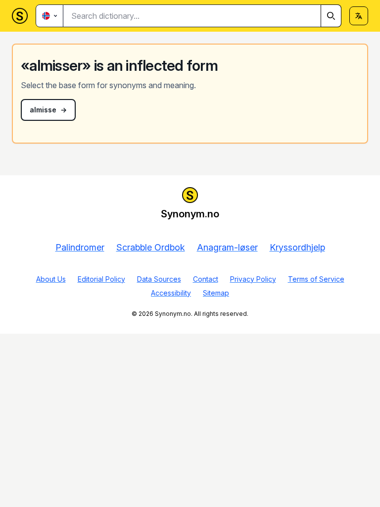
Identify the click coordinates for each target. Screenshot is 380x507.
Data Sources (159, 279)
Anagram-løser (227, 247)
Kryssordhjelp (297, 247)
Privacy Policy (253, 279)
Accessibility (171, 293)
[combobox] (202, 15)
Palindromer (79, 247)
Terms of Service (316, 279)
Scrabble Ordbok (150, 247)
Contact (205, 279)
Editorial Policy (101, 279)
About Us (51, 279)
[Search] (331, 15)
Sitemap (216, 293)
